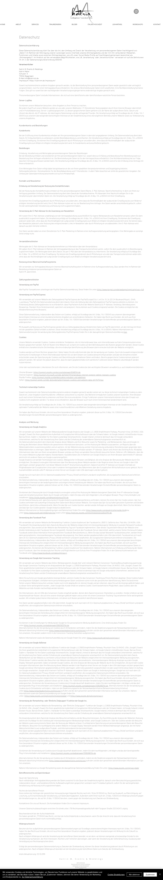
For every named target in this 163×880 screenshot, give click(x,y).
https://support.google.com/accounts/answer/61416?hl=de (56, 372)
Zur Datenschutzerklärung (32, 877)
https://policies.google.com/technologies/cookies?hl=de (89, 513)
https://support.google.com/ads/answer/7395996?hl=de (85, 686)
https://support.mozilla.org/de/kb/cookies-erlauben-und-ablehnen (59, 377)
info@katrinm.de (32, 78)
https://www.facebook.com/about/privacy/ (49, 553)
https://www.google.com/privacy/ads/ (123, 768)
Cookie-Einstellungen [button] (116, 874)
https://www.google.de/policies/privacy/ (103, 638)
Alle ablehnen (134, 874)
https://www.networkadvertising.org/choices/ (67, 630)
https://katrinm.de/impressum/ (42, 81)
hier (125, 332)
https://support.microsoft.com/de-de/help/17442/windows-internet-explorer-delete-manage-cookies (75, 375)
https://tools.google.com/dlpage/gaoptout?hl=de (49, 497)
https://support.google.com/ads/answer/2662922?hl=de (46, 625)
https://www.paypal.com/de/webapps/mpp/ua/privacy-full (120, 289)
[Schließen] (159, 874)
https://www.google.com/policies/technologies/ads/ (45, 696)
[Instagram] (136, 11)
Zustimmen (150, 874)
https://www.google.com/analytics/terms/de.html (106, 510)
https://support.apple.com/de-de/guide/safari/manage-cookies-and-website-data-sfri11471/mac (64, 380)
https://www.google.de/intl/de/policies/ (40, 513)
